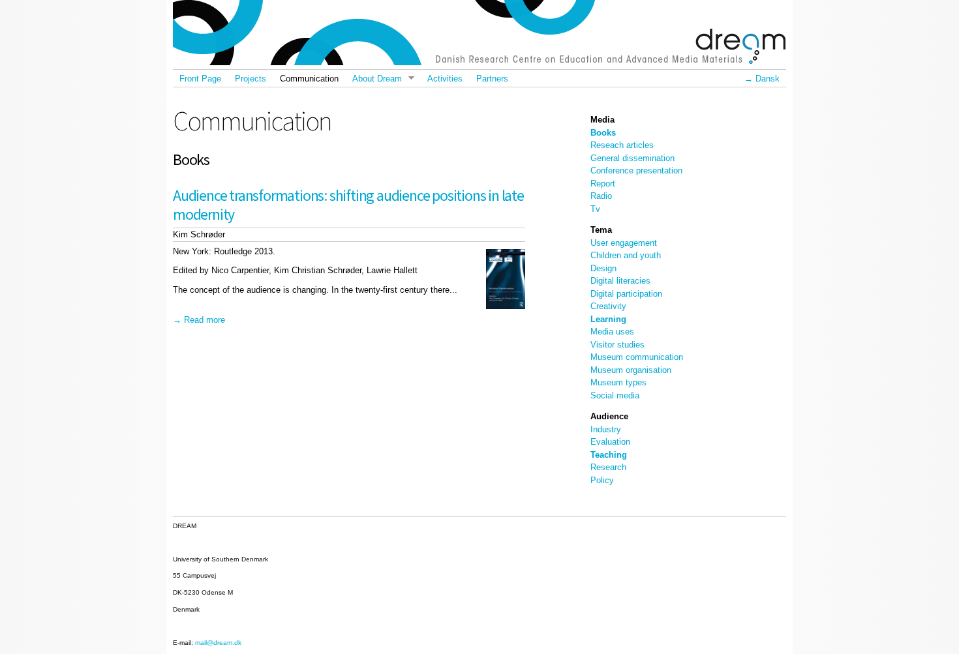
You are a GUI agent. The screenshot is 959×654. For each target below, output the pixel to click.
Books (603, 133)
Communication (309, 78)
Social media (614, 395)
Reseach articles (622, 145)
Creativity (608, 306)
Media (602, 120)
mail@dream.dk (218, 642)
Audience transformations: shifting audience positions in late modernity (348, 204)
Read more (204, 320)
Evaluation (610, 442)
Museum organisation (630, 370)
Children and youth (625, 255)
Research (608, 467)
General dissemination (632, 158)
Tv (595, 209)
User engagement (623, 243)
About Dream (373, 78)
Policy (602, 480)
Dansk (767, 78)
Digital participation (626, 294)
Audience (609, 416)
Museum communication (636, 357)
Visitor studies (617, 344)
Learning (608, 319)
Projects (250, 78)
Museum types (618, 382)
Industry (605, 429)
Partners (492, 78)
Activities (445, 78)
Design (603, 268)
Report (602, 183)
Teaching (608, 455)
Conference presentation (636, 170)
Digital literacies (620, 281)
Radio (601, 196)
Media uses (612, 331)
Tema (601, 230)
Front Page (200, 78)
